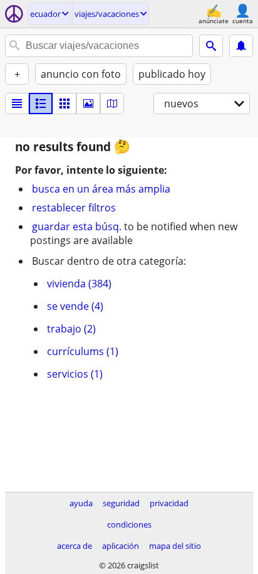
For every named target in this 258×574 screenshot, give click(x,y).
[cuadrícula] (64, 103)
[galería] (88, 103)
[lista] (17, 103)
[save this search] (241, 46)
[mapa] (112, 103)
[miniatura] (41, 103)
